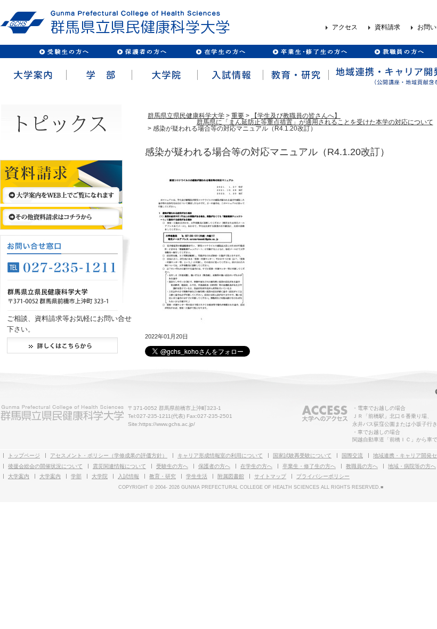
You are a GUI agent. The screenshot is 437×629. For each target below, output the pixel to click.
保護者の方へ (141, 51)
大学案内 (33, 75)
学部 (98, 75)
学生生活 (196, 476)
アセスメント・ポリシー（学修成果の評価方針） (108, 455)
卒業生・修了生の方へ (309, 466)
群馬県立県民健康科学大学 (186, 115)
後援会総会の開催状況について (45, 466)
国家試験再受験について (302, 455)
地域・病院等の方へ (412, 466)
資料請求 (387, 28)
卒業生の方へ (311, 51)
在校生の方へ (221, 51)
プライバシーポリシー (323, 476)
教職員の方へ (398, 51)
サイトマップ (270, 476)
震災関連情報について (119, 466)
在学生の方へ (256, 466)
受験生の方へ (64, 51)
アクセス (345, 28)
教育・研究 (295, 75)
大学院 (164, 75)
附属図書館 (230, 476)
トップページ (24, 455)
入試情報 (229, 75)
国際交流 (352, 455)
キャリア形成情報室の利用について (220, 455)
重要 (237, 115)
